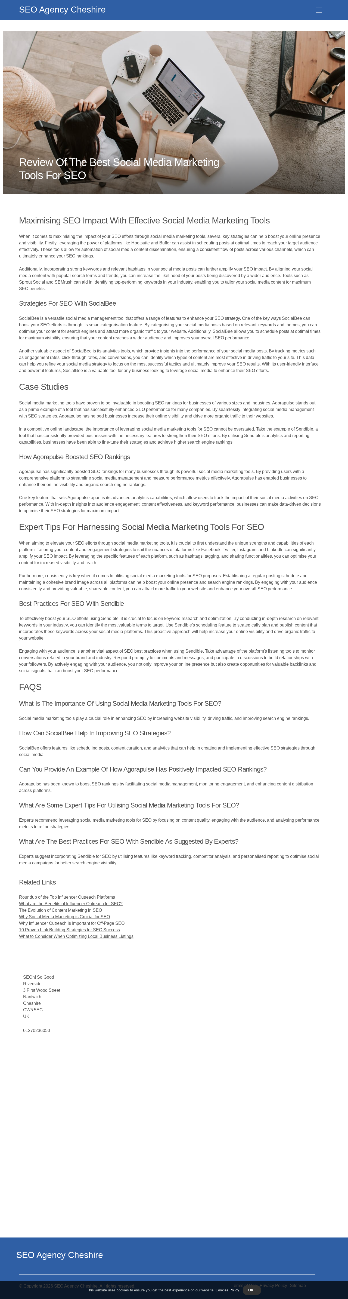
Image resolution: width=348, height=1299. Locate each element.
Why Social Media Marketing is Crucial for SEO (64, 916)
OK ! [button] (252, 1290)
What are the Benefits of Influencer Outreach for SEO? (71, 903)
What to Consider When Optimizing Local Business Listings (76, 936)
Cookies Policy (227, 1290)
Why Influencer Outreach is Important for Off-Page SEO (72, 923)
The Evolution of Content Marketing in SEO (60, 910)
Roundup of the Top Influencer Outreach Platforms (67, 897)
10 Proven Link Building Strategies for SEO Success (69, 930)
